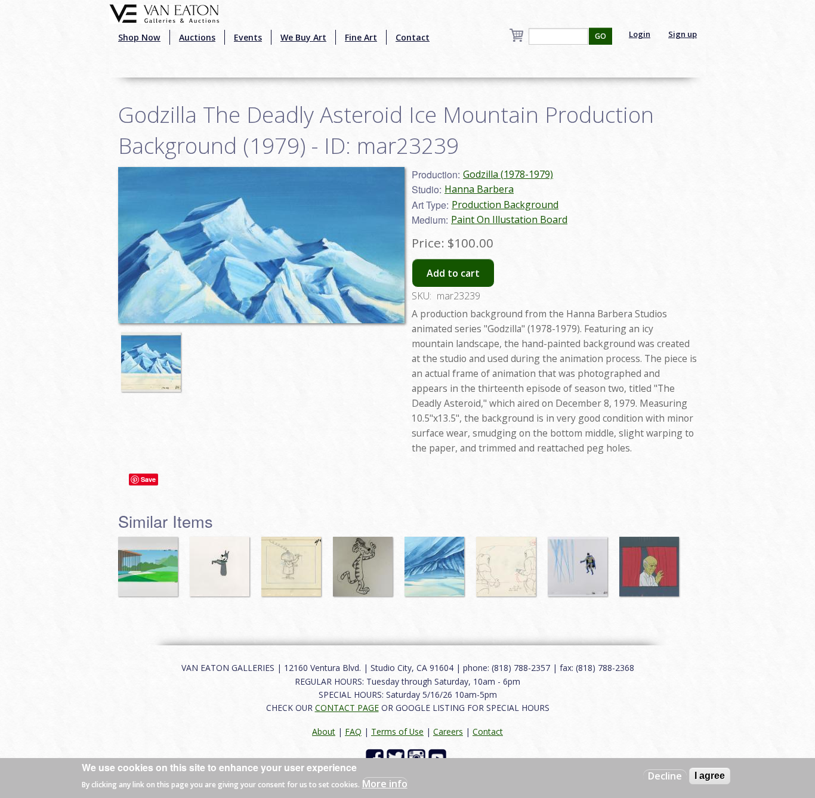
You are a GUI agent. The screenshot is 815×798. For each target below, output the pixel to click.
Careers (448, 731)
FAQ (353, 731)
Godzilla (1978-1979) (508, 174)
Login (639, 34)
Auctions (197, 37)
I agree (709, 776)
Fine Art (361, 37)
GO (600, 36)
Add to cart (453, 273)
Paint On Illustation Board (509, 219)
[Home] (164, 12)
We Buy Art (303, 37)
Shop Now (139, 37)
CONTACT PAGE (347, 707)
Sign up (682, 34)
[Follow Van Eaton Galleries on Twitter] (397, 756)
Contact (413, 37)
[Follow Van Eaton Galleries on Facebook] (376, 756)
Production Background (505, 204)
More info (384, 783)
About (323, 731)
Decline (665, 775)
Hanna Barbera (479, 189)
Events (248, 37)
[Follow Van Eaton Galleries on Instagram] (417, 756)
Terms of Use (397, 731)
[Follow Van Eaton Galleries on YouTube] (438, 756)
